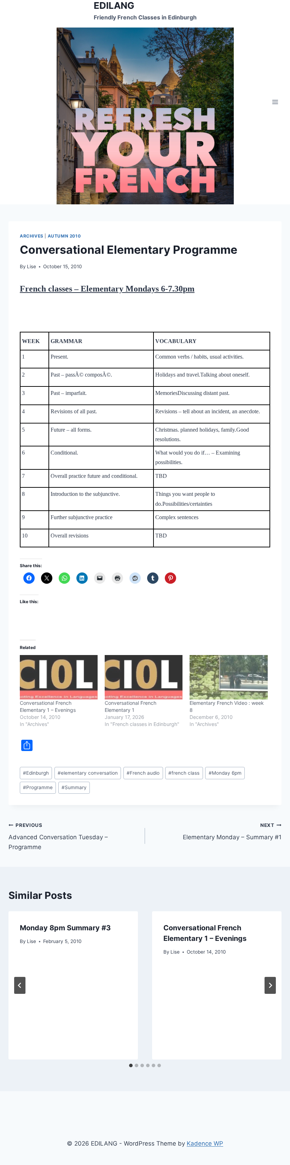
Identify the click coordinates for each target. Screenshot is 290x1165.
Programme (38, 787)
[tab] (131, 1065)
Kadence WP (205, 1143)
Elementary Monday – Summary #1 (232, 831)
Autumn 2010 (64, 236)
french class (183, 773)
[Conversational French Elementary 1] (143, 677)
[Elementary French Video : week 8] (228, 677)
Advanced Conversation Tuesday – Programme (58, 836)
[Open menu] (275, 102)
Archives (32, 236)
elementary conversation (88, 773)
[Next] (270, 985)
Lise (31, 266)
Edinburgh (36, 773)
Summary (74, 787)
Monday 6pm (225, 773)
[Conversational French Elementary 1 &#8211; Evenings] (59, 677)
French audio (143, 773)
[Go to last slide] (19, 985)
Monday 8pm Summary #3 (65, 928)
